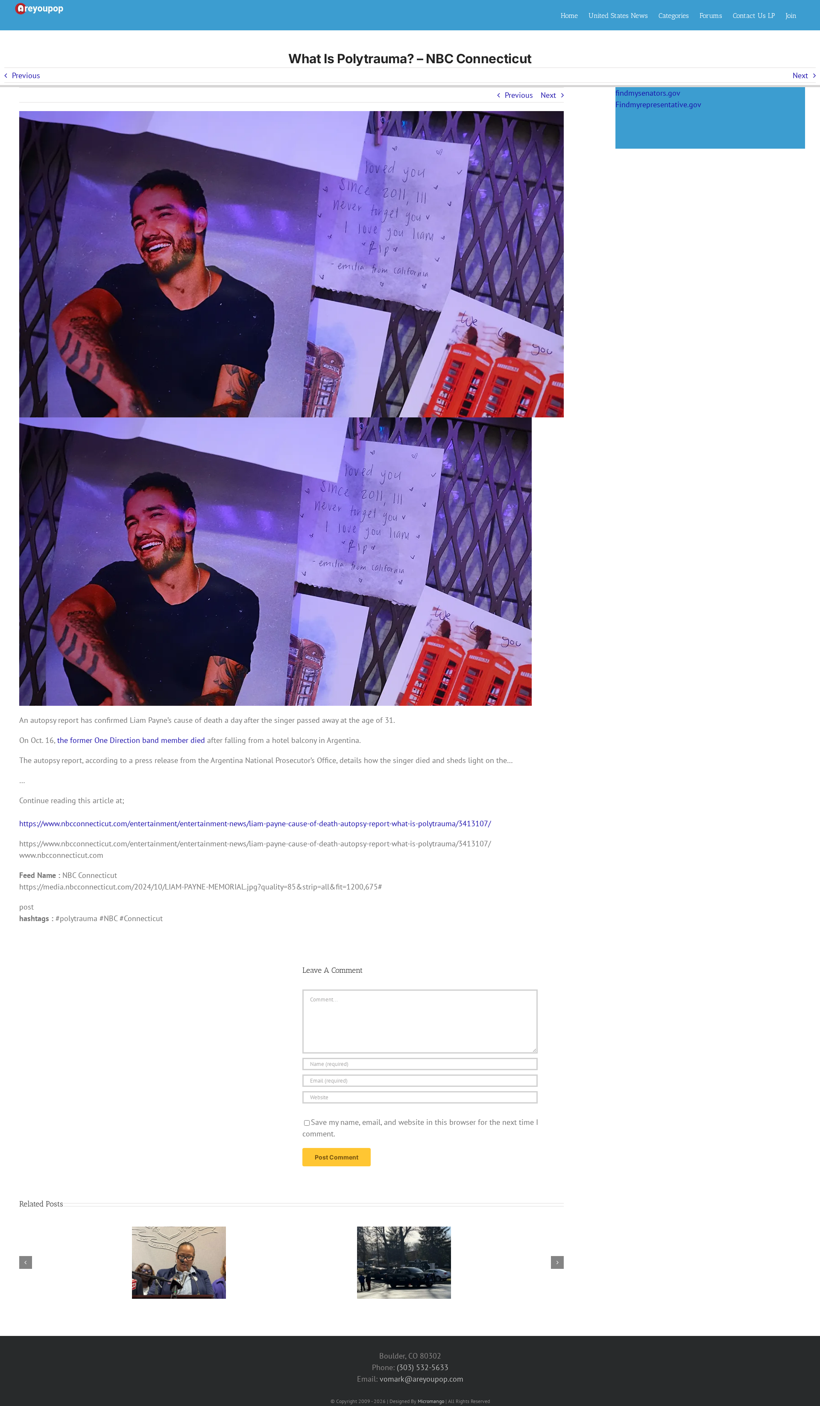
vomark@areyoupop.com (421, 1379)
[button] (25, 1262)
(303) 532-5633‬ (422, 1367)
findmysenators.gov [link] (647, 93)
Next (800, 75)
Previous (26, 75)
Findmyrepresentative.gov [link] (658, 104)
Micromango (431, 1401)
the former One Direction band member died (130, 740)
